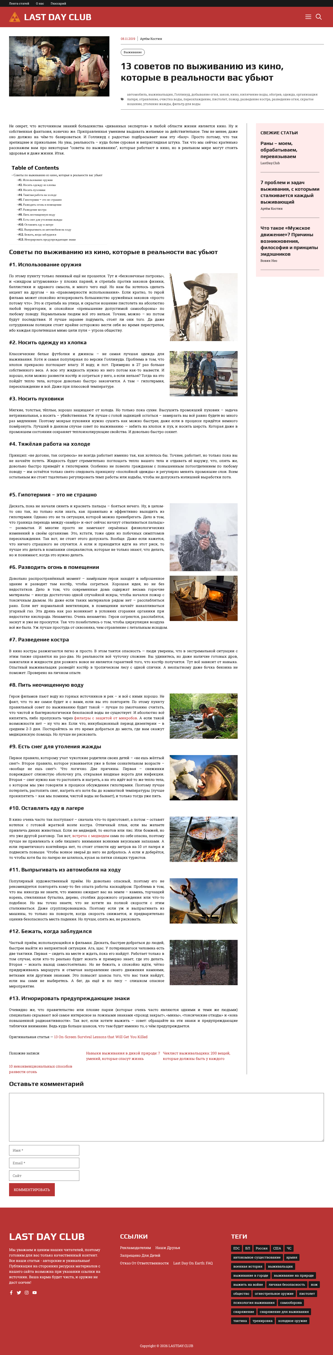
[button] (319, 17)
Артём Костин (151, 38)
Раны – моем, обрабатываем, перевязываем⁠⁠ (279, 149)
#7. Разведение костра (32, 209)
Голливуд (182, 94)
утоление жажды (157, 104)
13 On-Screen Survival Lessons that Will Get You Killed (101, 1036)
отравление (148, 99)
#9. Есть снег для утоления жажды (40, 219)
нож (314, 1284)
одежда (289, 94)
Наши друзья (167, 1247)
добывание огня (204, 94)
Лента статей (19, 3)
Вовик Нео (269, 260)
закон (224, 94)
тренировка (263, 1321)
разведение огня (285, 99)
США (277, 1248)
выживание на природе (294, 1275)
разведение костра (255, 99)
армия (291, 1257)
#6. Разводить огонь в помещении (39, 204)
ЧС (289, 1248)
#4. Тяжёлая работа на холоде (37, 195)
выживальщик (160, 94)
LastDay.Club (270, 163)
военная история (247, 1266)
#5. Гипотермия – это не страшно (40, 199)
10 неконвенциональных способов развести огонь (40, 1069)
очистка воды (170, 99)
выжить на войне (248, 1284)
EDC (236, 1248)
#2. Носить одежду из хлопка (37, 185)
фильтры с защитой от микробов (105, 717)
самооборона (291, 1302)
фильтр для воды (186, 104)
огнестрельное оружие (274, 1293)
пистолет (219, 99)
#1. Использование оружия (35, 180)
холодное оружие (292, 1321)
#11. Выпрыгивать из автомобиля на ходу (44, 229)
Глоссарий (58, 3)
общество (241, 1293)
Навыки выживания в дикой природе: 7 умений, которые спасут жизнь (123, 1056)
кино (234, 94)
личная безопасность (287, 1284)
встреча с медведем (90, 835)
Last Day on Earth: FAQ (193, 1263)
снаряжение (243, 1311)
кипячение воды (254, 94)
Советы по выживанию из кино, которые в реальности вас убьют (58, 175)
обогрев (275, 94)
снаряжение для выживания (284, 1311)
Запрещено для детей (140, 1255)
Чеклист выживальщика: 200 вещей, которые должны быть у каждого (196, 1056)
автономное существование (257, 1257)
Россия (262, 1248)
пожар (234, 99)
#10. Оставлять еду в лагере (35, 224)
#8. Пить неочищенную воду (36, 214)
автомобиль (137, 94)
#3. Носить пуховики (31, 190)
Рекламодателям (135, 1247)
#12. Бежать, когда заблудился (37, 234)
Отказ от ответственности (144, 1263)
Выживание (133, 52)
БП (247, 1248)
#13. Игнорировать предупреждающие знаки (47, 239)
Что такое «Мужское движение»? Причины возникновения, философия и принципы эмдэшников (289, 241)
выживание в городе (250, 1275)
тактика (240, 1321)
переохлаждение (197, 99)
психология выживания (254, 1302)
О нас (40, 3)
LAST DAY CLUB (57, 17)
